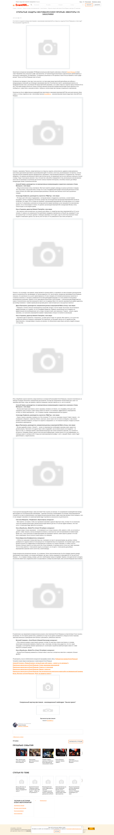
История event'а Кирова (20, 808)
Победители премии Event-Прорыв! (66, 659)
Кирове (38, 1)
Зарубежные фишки (19, 805)
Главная (14, 8)
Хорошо (57, 831)
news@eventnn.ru (83, 829)
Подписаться (43, 800)
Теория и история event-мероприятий (31, 8)
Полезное (19, 8)
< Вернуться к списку (18, 737)
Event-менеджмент (19, 811)
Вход (81, 1)
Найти (31, 5)
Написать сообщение (23, 726)
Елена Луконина (22, 724)
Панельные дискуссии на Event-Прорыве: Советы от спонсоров (33, 667)
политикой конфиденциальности (74, 828)
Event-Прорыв (71, 72)
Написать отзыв (75, 741)
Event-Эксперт (44, 8)
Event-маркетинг (18, 813)
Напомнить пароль (96, 1)
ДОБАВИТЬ (97, 4)
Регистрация (88, 1)
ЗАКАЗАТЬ (89, 4)
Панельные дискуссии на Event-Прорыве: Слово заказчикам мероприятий (36, 665)
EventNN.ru (47, 94)
